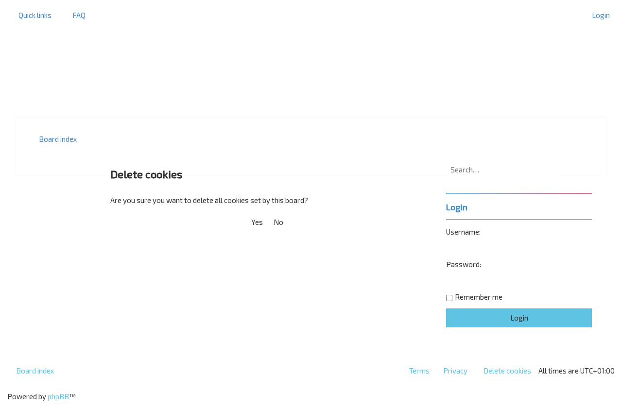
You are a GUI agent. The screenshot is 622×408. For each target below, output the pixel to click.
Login (456, 207)
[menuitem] (74, 15)
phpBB (58, 396)
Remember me (478, 296)
